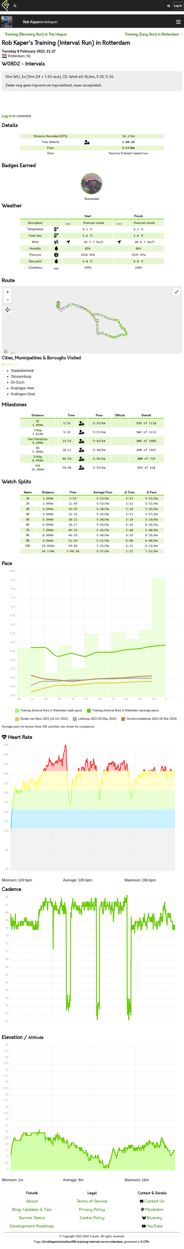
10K (37, 466)
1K (37, 421)
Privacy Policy (92, 1209)
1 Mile (38, 430)
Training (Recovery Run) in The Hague (35, 34)
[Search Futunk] (15, 6)
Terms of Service (92, 1201)
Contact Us (154, 1201)
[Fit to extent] (7, 309)
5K (37, 448)
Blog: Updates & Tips (32, 1209)
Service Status (32, 1218)
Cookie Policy (92, 1218)
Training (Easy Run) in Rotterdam (152, 34)
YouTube (155, 1226)
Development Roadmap (32, 1226)
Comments (18, 102)
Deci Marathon (38, 439)
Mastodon (154, 1209)
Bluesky (154, 1218)
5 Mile (37, 457)
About (32, 1201)
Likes (8, 106)
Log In (178, 6)
